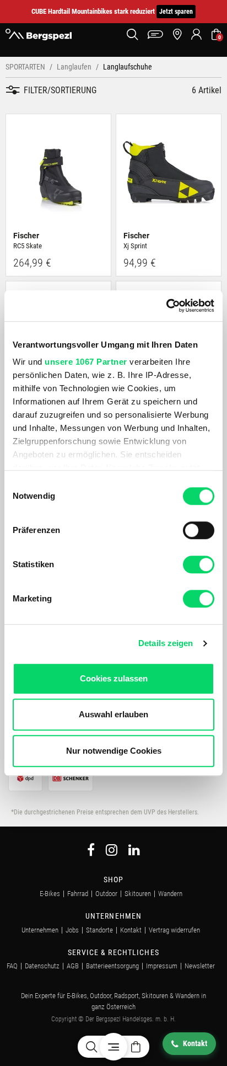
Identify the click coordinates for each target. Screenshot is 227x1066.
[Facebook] (91, 851)
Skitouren (138, 893)
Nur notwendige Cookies (113, 750)
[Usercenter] (196, 34)
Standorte (99, 930)
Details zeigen (165, 643)
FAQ (12, 966)
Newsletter (200, 966)
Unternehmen (39, 930)
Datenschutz (42, 966)
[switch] (198, 530)
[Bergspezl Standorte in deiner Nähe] (177, 34)
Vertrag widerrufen (174, 930)
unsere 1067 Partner (86, 361)
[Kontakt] (155, 34)
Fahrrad (77, 893)
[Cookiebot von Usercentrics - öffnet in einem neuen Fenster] (166, 306)
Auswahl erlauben (113, 714)
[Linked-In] (134, 851)
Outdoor (106, 893)
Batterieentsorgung (112, 966)
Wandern (170, 893)
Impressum (161, 966)
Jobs (72, 930)
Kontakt (131, 930)
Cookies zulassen (114, 678)
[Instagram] (111, 851)
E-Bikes (50, 893)
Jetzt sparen (176, 11)
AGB (73, 966)
